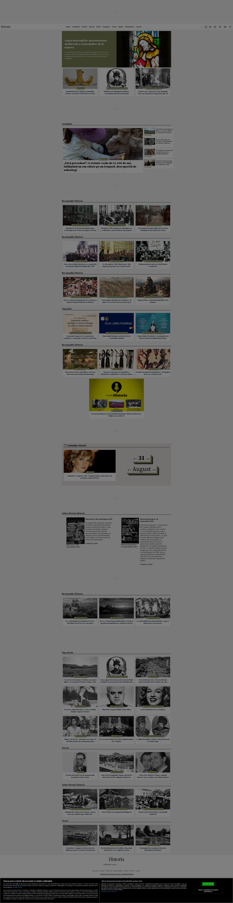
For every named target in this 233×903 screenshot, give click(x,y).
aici (34, 895)
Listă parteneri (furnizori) (108, 891)
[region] (116, 890)
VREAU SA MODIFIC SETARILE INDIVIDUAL (208, 890)
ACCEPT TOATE (208, 884)
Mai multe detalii (17, 887)
